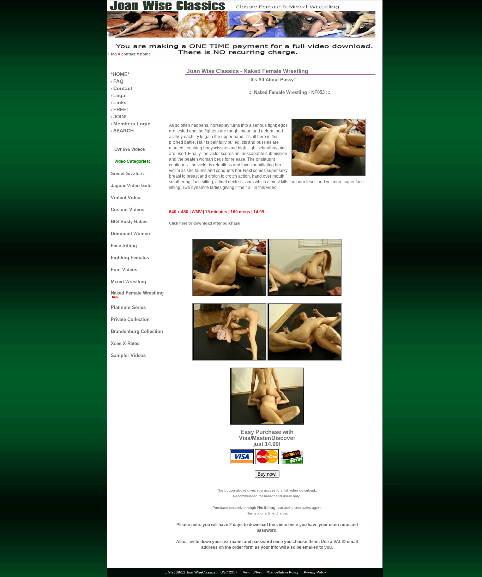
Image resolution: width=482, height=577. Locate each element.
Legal (120, 95)
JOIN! (120, 116)
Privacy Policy (315, 572)
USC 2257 (229, 572)
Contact (122, 88)
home (145, 54)
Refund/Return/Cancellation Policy (271, 572)
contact (128, 54)
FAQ (118, 81)
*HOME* (120, 74)
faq (114, 54)
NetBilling (266, 507)
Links (120, 102)
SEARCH (123, 130)
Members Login (132, 123)
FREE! (120, 109)
